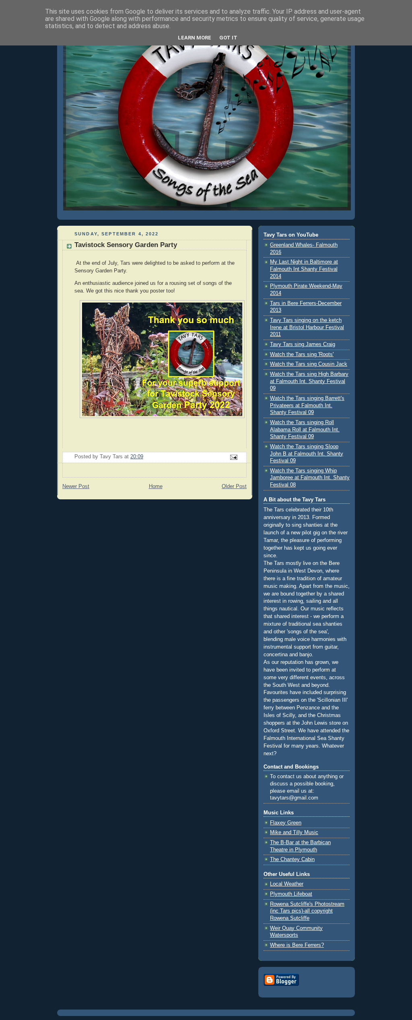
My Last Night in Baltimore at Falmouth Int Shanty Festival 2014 (304, 269)
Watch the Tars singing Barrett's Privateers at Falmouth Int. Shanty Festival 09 (307, 405)
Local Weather (286, 884)
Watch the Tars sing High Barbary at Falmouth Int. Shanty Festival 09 (309, 381)
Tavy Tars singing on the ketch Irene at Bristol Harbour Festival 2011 (307, 327)
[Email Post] (233, 457)
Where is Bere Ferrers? (297, 945)
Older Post (234, 486)
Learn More (194, 38)
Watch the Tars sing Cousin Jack (308, 364)
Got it (228, 38)
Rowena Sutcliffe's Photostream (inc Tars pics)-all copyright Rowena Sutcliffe (307, 911)
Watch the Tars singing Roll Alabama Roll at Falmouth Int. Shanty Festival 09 (305, 429)
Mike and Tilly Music (294, 832)
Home (156, 486)
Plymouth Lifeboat (291, 894)
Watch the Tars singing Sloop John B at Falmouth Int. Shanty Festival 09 (306, 454)
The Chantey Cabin (292, 859)
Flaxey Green (285, 823)
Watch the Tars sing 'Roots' (302, 354)
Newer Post (75, 486)
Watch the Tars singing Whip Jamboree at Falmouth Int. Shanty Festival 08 (310, 478)
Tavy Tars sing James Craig (302, 344)
